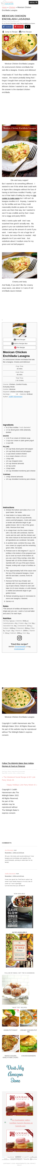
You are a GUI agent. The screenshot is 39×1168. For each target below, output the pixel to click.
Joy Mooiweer (9, 850)
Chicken (12, 7)
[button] (33, 2)
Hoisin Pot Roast (10, 1030)
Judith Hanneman (10, 873)
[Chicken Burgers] (28, 1044)
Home (4, 7)
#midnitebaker (19, 649)
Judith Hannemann (15, 397)
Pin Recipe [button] (20, 347)
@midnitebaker (20, 647)
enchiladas (18, 773)
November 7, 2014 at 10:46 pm (14, 852)
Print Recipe (26, 32)
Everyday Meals (21, 771)
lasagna (23, 773)
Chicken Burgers (28, 1056)
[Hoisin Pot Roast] (10, 1018)
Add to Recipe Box (20, 343)
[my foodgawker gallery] (20, 1120)
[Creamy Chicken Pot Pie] (28, 1018)
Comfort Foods (15, 771)
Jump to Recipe (11, 32)
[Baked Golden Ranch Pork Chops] (10, 1044)
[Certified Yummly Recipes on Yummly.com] (20, 1126)
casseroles (10, 773)
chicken (14, 773)
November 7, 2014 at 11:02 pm (14, 876)
